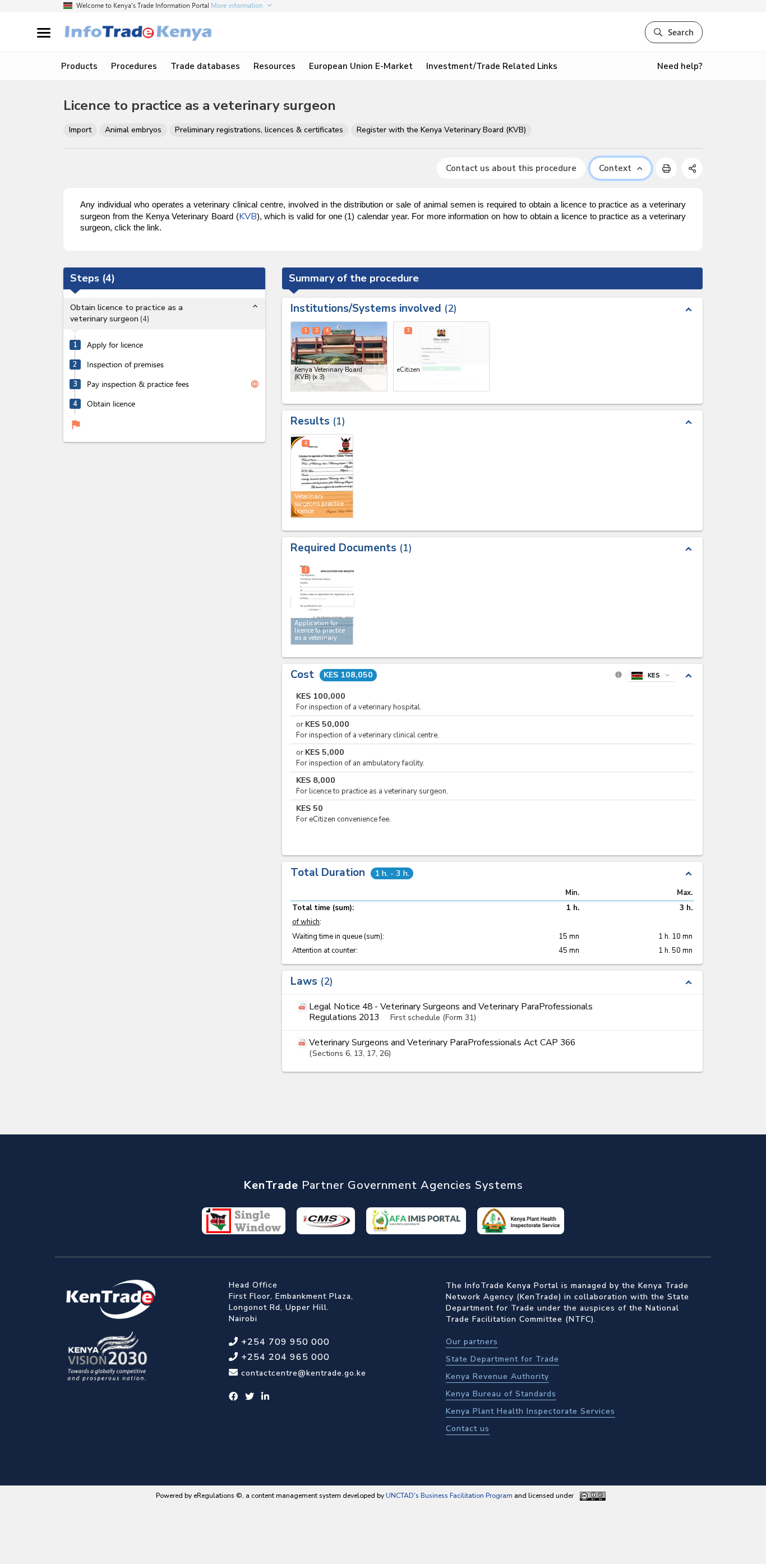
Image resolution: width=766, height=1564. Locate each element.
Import (80, 129)
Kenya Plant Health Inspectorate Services (530, 1411)
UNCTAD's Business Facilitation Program (449, 1495)
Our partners (472, 1341)
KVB (248, 216)
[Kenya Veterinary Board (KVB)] (338, 356)
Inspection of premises (125, 365)
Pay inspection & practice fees (138, 385)
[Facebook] (233, 1397)
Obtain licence (111, 404)
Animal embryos (133, 129)
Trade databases (205, 66)
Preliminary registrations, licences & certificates (259, 129)
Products (79, 66)
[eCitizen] (441, 356)
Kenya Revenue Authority (497, 1376)
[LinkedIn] (265, 1397)
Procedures (134, 66)
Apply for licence (115, 345)
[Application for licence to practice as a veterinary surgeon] (322, 602)
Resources (274, 66)
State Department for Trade (502, 1359)
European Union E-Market (361, 66)
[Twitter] (250, 1397)
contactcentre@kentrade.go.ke (302, 1373)
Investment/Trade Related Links (491, 66)
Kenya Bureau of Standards (501, 1393)
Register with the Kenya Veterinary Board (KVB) (441, 129)
